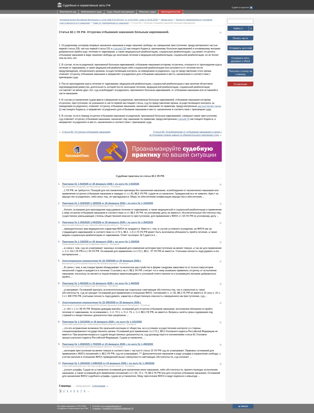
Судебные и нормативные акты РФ (87, 5)
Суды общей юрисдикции (120, 11)
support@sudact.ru (113, 406)
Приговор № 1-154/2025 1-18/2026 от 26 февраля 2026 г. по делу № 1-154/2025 (107, 203)
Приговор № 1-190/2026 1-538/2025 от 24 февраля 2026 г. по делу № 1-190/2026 (108, 363)
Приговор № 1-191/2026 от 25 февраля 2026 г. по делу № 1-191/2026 (102, 321)
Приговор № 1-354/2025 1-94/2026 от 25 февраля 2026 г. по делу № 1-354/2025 (107, 222)
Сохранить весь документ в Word (240, 60)
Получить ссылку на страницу (240, 73)
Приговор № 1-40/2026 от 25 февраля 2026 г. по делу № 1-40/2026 (100, 283)
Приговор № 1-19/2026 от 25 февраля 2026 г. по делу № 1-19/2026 (100, 241)
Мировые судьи (147, 11)
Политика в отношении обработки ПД (117, 408)
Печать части (240, 38)
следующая (98, 385)
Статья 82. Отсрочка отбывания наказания (86, 131)
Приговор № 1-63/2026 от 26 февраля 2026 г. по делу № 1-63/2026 (100, 183)
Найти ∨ (238, 28)
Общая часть (167, 20)
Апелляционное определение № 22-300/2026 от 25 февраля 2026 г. (101, 302)
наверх (243, 406)
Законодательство (170, 11)
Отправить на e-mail (240, 48)
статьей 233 (119, 48)
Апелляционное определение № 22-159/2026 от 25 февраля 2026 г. (101, 260)
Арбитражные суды (91, 11)
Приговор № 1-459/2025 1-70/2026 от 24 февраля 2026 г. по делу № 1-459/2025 (107, 344)
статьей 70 (183, 119)
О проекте (96, 408)
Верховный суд (68, 11)
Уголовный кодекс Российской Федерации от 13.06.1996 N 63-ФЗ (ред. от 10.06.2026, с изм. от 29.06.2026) (109, 20)
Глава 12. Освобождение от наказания (111, 23)
